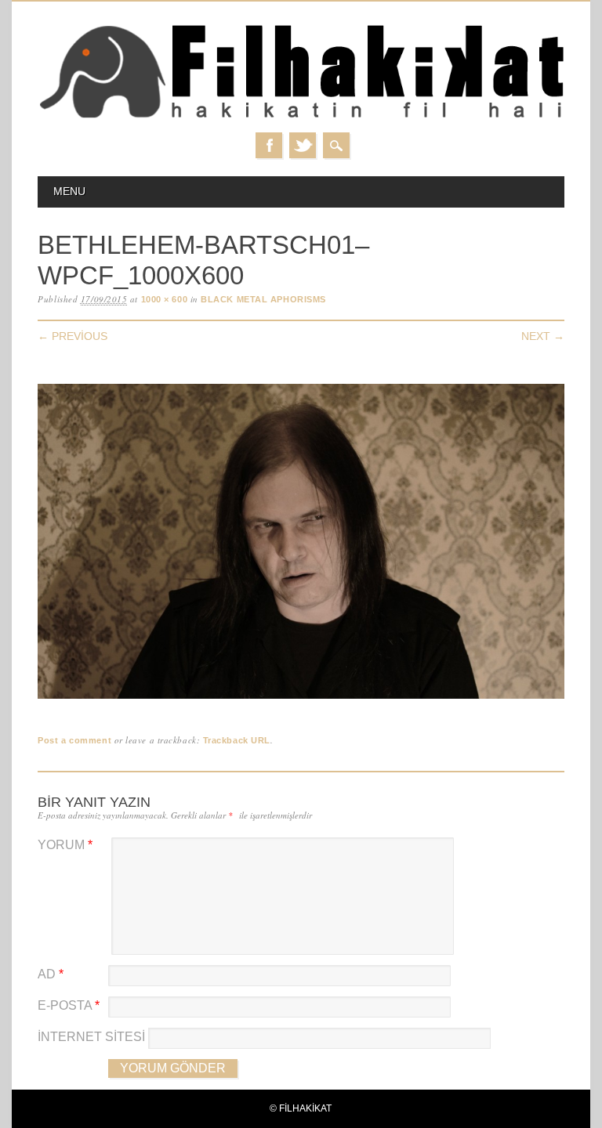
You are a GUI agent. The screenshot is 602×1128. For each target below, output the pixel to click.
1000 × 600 (164, 299)
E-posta (69, 1005)
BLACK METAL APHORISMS (263, 299)
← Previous (72, 336)
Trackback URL (236, 740)
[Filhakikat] (301, 117)
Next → (542, 336)
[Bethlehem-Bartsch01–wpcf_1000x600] (301, 699)
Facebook (269, 145)
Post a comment (74, 740)
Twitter (302, 145)
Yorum (65, 844)
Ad (50, 974)
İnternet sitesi (91, 1036)
